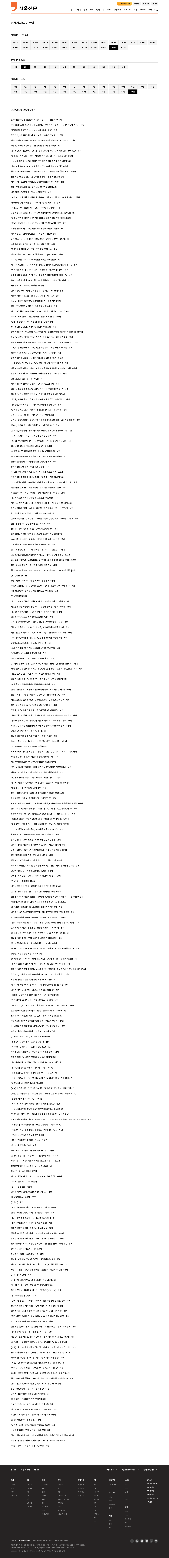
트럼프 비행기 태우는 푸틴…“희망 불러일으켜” (30, 1031)
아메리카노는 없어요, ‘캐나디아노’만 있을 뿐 (29, 1404)
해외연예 (128, 1519)
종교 (95, 1503)
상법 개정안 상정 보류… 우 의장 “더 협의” (28, 1388)
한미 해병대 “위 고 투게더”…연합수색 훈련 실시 (31, 513)
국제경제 (60, 1485)
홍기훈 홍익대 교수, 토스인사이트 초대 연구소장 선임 (33, 839)
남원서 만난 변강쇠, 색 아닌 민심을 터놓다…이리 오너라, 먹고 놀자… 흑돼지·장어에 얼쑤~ (48, 1119)
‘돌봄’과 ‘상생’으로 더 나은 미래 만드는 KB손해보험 (32, 995)
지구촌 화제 (61, 1510)
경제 (85, 9)
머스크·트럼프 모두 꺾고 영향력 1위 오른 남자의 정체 (33, 673)
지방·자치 (81, 1488)
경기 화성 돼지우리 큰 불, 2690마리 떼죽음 (29, 855)
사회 (79, 9)
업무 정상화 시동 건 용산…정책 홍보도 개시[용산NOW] (34, 254)
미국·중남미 (61, 1503)
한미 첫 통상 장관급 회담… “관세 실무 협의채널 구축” (33, 891)
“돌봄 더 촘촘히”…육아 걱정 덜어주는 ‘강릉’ (29, 321)
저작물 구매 (150, 1491)
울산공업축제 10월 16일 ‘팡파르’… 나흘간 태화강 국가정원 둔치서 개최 (40, 813)
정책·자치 (100, 9)
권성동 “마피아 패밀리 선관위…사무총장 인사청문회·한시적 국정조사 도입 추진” (44, 896)
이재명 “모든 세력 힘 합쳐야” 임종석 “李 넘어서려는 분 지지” (36, 1311)
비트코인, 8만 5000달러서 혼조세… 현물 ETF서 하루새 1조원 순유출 (40, 912)
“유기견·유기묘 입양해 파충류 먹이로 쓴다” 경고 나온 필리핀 (36, 409)
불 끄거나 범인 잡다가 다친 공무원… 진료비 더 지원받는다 (35, 549)
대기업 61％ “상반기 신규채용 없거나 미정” (29, 1331)
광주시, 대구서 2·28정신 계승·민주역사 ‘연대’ (30, 415)
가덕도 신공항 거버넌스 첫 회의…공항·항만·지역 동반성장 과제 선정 (39, 275)
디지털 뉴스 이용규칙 (61, 1540)
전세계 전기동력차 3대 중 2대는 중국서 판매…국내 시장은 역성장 (38, 689)
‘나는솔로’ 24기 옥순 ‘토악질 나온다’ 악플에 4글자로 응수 (35, 492)
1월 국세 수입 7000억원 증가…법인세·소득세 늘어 (32, 528)
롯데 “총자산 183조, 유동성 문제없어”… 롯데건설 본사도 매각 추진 (39, 1243)
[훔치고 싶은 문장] (19, 1186)
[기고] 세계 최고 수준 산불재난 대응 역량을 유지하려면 (34, 1114)
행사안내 (14, 1469)
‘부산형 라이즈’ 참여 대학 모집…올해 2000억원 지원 (33, 451)
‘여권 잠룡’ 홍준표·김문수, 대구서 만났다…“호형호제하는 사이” (37, 622)
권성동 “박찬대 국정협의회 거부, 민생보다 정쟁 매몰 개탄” (35, 394)
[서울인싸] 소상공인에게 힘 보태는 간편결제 (29, 1124)
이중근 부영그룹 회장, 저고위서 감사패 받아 (29, 1228)
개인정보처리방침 (24, 1540)
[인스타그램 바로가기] (142, 1541)
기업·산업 (45, 1485)
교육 (28, 1496)
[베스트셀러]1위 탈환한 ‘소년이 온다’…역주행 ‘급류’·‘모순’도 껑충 (38, 964)
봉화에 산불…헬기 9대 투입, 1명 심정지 (27, 466)
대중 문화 (96, 1499)
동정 (110, 1524)
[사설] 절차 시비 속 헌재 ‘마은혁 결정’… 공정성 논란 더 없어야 (37, 1093)
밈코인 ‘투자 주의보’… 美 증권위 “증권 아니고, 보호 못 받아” (36, 679)
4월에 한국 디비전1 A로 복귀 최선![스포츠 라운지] (32, 1160)
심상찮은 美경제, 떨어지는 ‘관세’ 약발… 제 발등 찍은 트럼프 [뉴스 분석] (41, 1326)
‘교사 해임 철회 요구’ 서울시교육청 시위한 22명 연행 (33, 648)
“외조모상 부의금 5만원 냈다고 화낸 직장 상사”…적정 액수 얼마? (38, 725)
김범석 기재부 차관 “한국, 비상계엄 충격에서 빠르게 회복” (35, 844)
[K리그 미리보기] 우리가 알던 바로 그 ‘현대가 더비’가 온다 (35, 819)
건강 (95, 1510)
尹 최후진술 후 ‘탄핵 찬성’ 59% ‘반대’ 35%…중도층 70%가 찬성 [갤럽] (41, 570)
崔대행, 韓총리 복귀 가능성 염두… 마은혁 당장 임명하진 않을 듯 (38, 1373)
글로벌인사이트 (62, 1514)
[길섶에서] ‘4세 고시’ (20, 1098)
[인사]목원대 (16, 575)
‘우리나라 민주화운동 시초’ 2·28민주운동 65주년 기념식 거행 (36, 637)
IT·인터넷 (45, 1507)
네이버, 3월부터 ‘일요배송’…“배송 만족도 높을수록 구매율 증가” (38, 782)
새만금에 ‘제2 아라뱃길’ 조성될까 (25, 285)
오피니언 (127, 9)
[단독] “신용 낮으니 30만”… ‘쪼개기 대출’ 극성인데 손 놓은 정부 (38, 1300)
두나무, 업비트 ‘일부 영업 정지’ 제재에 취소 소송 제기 (33, 301)
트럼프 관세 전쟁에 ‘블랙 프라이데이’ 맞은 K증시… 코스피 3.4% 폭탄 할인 (42, 342)
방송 (126, 1512)
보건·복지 (29, 1507)
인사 (110, 1520)
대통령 (13, 1485)
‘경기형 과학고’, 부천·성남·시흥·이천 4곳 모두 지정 (32, 591)
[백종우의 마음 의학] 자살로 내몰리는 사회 (29, 1103)
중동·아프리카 (62, 1496)
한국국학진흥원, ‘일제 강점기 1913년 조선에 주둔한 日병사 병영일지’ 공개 (42, 518)
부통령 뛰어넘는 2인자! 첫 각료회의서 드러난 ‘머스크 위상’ (35, 1440)
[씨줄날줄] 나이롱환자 (20, 1083)
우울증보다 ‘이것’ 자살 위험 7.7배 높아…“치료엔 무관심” (35, 1021)
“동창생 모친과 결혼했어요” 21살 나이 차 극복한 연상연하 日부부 (38, 218)
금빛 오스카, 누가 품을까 (21, 1171)
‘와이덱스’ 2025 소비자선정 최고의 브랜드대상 (30, 544)
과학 (28, 1499)
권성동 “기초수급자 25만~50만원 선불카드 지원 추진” (34, 938)
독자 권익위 (150, 1487)
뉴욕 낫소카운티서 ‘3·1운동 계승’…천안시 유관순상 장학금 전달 (37, 238)
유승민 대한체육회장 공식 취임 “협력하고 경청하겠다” (33, 358)
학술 (95, 1488)
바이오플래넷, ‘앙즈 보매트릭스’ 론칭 (26, 746)
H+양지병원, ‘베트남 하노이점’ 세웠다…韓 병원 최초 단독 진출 (37, 363)
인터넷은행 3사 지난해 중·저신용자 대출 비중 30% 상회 (34, 290)
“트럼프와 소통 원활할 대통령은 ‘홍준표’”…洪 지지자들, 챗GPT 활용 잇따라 (42, 197)
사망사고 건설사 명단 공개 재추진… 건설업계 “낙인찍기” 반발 (37, 1269)
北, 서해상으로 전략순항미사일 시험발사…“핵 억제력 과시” (35, 1026)
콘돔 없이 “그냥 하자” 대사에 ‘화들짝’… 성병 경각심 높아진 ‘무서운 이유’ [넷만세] (45, 125)
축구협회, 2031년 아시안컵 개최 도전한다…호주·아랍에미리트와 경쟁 (40, 560)
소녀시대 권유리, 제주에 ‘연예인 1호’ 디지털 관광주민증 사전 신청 (38, 161)
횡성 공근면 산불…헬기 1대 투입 (24, 378)
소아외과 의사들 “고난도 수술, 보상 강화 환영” (30, 244)
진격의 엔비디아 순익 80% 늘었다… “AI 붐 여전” (31, 1409)
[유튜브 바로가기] (146, 1541)
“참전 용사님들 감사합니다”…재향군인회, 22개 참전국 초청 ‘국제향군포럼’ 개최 (44, 668)
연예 (150, 9)
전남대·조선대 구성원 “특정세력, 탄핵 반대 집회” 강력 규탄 (35, 694)
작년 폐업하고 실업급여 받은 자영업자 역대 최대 (31, 327)
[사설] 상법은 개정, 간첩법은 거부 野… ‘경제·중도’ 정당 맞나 (36, 1088)
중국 (59, 1488)
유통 (43, 1499)
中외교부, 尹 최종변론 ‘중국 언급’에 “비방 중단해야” (33, 207)
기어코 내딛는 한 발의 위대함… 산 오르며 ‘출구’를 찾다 (34, 1176)
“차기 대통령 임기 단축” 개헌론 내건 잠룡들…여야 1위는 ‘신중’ (37, 269)
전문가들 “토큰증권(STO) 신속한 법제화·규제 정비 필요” (35, 176)
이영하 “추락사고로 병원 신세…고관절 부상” (29, 617)
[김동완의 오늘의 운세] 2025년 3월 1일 (27, 1041)
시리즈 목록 (112, 1485)
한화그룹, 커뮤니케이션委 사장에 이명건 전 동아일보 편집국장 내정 (39, 430)
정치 (72, 9)
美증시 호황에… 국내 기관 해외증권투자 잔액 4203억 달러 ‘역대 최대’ (40, 585)
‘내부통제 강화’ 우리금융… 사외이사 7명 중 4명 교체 (33, 202)
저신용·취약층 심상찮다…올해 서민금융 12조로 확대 (32, 383)
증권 (43, 1503)
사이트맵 (149, 1502)
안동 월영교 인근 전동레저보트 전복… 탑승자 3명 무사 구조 (36, 1010)
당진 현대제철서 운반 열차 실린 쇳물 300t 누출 (31, 979)
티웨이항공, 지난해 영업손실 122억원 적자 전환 (31, 233)
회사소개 (149, 1480)
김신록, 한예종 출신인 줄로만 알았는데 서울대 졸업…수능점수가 (37, 399)
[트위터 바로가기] (137, 1541)
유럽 (59, 1507)
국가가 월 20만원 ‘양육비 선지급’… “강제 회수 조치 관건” (35, 1357)
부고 (110, 1528)
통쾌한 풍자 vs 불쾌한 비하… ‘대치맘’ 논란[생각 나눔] (33, 1290)
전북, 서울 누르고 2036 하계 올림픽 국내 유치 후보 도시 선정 (37, 166)
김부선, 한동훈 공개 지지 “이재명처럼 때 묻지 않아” (32, 425)
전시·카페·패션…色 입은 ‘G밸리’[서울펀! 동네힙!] (31, 1062)
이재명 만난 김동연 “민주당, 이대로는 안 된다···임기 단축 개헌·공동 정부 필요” (43, 150)
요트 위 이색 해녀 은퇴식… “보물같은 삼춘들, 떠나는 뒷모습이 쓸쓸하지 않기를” (44, 803)
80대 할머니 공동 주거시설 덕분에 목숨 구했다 (30, 684)
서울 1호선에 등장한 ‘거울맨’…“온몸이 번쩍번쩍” (31, 762)
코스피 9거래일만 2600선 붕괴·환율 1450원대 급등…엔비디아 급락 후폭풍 (42, 865)
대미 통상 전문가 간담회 (21, 1295)
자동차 (44, 1496)
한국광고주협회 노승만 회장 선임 (24, 1254)
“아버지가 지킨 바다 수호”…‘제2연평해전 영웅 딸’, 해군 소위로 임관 (39, 156)
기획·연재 (117, 9)
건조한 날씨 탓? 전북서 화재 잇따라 (26, 730)
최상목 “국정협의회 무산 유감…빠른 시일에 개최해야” (33, 352)
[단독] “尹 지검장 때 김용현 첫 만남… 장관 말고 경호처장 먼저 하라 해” (41, 1347)
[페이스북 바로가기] (132, 1541)
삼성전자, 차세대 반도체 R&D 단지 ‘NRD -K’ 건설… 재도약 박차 (37, 974)
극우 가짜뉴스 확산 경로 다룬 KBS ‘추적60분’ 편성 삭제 (34, 534)
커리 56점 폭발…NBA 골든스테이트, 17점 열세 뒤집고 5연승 (36, 311)
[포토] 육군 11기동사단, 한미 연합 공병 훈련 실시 (31, 249)
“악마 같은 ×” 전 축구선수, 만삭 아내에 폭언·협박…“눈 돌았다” (37, 824)
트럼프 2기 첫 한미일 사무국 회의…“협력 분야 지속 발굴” (35, 477)
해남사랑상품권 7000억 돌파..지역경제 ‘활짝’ (30, 658)
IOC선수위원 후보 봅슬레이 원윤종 (25, 1140)
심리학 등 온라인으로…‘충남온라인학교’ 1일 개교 (31, 943)
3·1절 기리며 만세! (18, 1274)
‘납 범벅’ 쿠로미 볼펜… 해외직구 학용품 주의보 (30, 1425)
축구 (126, 1488)
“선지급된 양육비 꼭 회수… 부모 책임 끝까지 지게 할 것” (34, 1368)
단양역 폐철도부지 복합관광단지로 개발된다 (29, 870)
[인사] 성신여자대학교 (20, 881)
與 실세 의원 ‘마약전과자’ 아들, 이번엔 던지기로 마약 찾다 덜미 (37, 932)
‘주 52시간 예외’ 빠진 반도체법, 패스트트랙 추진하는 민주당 (36, 1362)
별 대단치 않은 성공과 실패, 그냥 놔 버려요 (29, 1166)
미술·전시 (96, 1492)
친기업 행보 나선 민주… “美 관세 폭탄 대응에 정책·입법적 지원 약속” (40, 1435)
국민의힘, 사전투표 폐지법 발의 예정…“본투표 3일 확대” (34, 135)
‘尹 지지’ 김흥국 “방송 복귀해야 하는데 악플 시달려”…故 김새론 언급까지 (41, 663)
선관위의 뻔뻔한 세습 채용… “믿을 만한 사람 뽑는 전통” (34, 1305)
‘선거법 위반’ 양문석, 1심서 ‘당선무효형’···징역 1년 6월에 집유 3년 (38, 440)
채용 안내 (36, 1469)
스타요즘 (128, 1526)
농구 (126, 1496)
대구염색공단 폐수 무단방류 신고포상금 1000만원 (32, 497)
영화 (95, 1518)
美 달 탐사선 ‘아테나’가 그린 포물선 (26, 1399)
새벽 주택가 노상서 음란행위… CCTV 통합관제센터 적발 (35, 181)
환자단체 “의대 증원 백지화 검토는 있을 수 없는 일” (32, 834)
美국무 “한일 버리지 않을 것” (23, 1419)
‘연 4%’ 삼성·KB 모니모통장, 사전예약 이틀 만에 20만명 (34, 829)
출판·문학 (96, 1496)
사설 (110, 1497)
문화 (108, 9)
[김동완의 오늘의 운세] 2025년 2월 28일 (28, 1046)
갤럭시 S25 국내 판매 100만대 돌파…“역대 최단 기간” (34, 860)
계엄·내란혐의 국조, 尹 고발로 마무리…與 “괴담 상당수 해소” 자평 (38, 632)
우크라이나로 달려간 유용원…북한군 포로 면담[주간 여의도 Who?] (39, 751)
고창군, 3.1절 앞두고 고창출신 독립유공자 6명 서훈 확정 (34, 710)
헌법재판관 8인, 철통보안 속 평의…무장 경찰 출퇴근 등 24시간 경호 (39, 1378)
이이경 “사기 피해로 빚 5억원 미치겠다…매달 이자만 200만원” (37, 601)
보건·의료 (29, 1503)
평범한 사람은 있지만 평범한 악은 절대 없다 (29, 1191)
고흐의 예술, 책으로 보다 (21, 1181)
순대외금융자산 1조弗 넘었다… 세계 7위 (28, 1430)
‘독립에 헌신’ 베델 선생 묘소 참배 (25, 1134)
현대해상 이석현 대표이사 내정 (24, 1248)
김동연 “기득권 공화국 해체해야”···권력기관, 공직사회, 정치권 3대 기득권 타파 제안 (46, 969)
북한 (12, 1492)
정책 (43, 1510)
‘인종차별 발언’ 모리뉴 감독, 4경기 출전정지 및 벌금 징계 (35, 901)
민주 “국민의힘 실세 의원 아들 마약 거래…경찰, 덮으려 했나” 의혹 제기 (40, 140)
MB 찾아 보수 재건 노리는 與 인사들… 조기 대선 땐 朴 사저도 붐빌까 (40, 1336)
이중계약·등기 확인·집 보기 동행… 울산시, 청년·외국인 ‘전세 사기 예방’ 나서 (42, 922)
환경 (28, 1492)
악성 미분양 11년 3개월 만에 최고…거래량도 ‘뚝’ (31, 798)
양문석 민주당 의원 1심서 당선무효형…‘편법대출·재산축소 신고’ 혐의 (39, 508)
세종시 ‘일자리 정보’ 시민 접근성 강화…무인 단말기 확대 (34, 772)
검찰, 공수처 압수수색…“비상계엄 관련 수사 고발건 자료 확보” (37, 389)
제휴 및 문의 (25, 1469)
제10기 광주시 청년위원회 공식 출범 (26, 788)
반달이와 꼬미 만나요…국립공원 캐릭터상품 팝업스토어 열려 (36, 373)
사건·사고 (29, 1485)
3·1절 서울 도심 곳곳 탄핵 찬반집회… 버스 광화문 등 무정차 (36, 456)
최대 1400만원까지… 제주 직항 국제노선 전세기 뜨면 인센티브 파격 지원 (41, 264)
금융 (43, 1492)
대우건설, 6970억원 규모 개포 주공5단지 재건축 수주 (33, 404)
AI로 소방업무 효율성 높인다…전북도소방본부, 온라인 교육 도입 (37, 699)
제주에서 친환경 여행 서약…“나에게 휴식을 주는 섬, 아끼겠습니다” (39, 503)
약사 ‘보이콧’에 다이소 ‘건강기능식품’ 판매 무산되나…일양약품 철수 (39, 337)
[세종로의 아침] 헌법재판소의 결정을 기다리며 (30, 1129)
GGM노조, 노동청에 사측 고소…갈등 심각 (28, 642)
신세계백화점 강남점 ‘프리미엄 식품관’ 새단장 (30, 1212)
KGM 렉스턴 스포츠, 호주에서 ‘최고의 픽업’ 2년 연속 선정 (35, 539)
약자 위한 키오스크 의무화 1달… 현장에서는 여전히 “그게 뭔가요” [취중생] (42, 332)
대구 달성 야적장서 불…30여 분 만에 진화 (28, 192)
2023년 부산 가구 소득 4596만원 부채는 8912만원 (33, 259)
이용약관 (13, 1540)
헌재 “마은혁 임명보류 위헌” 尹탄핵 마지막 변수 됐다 (33, 1383)
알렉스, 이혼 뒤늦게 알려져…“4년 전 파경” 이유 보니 (33, 876)
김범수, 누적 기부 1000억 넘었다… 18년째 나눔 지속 (33, 1259)
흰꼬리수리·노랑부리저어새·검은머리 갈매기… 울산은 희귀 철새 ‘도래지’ (41, 171)
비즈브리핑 (45, 1514)
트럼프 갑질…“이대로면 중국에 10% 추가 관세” (31, 1057)
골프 (126, 1492)
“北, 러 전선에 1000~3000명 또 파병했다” (29, 1285)
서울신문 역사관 (152, 1484)
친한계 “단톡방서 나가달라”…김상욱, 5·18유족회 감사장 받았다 (37, 627)
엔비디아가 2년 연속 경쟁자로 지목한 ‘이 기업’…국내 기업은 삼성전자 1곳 (41, 808)
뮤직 (126, 1523)
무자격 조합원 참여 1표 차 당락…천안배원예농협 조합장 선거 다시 (38, 280)
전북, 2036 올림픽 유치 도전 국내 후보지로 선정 (31, 187)
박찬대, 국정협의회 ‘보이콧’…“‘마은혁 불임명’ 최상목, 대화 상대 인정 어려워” (43, 420)
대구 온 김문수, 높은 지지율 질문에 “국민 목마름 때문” (34, 611)
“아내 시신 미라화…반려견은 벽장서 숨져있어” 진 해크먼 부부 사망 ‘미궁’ (41, 482)
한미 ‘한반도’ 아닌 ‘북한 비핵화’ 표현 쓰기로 (29, 1321)
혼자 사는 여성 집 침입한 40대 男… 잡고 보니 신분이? (34, 119)
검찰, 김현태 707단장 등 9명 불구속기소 (28, 523)
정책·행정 (81, 1485)
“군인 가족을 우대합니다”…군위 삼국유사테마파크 (32, 1000)
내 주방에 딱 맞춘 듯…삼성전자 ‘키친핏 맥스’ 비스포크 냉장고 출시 (38, 720)
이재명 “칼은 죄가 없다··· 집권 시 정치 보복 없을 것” (32, 990)
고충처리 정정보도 (152, 1498)
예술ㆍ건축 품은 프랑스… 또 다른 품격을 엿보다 (31, 1217)
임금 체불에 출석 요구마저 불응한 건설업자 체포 (31, 461)
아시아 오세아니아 (63, 1499)
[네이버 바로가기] (151, 1541)
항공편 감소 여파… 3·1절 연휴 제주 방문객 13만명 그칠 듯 (35, 228)
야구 (126, 1485)
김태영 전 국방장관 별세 (21, 1145)
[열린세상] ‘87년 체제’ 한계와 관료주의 (27, 1072)
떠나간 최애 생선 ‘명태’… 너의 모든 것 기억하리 (31, 1207)
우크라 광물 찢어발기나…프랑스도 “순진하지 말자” (32, 1052)
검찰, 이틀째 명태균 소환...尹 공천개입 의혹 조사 (31, 565)
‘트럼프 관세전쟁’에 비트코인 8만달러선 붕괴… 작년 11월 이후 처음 (39, 347)
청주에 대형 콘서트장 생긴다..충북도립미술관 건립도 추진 (35, 793)
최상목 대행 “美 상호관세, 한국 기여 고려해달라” (31, 736)
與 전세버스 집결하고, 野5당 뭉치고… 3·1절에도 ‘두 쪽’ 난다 (36, 1342)
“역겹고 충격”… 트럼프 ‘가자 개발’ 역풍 (27, 1445)
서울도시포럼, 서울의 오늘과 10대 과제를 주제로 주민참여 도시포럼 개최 (41, 368)
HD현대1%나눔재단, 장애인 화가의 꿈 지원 (29, 1223)
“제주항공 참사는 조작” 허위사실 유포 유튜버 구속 (32, 756)
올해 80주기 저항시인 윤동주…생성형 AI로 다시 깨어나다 (35, 927)
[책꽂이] (14, 1202)
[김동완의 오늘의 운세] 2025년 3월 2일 (28, 1036)
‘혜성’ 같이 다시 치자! (20, 1197)
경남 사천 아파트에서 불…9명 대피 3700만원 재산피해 (34, 907)
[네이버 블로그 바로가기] (156, 1541)
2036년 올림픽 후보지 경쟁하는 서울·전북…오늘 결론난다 (35, 917)
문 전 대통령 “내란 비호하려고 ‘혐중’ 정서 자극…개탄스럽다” (36, 741)
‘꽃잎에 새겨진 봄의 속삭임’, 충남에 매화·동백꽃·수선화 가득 (36, 223)
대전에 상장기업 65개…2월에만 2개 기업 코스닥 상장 (33, 886)
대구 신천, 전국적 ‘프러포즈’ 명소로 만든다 (29, 446)
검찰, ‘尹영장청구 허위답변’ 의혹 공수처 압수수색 (31, 306)
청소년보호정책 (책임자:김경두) (43, 1540)
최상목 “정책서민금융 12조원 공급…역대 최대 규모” (32, 295)
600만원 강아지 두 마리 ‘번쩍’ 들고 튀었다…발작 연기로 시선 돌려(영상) (41, 958)
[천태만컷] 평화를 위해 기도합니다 (25, 1067)
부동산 (44, 1488)
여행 (95, 1507)
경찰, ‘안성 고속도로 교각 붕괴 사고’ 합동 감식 (30, 580)
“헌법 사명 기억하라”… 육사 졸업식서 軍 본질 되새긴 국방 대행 (37, 1316)
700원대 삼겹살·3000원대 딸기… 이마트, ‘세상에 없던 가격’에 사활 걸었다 (42, 948)
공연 (95, 1521)
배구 (126, 1499)
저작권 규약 (150, 1494)
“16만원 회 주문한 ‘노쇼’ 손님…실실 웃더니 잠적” (31, 130)
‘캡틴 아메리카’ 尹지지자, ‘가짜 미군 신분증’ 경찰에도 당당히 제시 (38, 767)
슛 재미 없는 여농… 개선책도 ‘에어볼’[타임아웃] (31, 1155)
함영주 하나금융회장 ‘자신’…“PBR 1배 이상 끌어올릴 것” (34, 1238)
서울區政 (81, 1492)
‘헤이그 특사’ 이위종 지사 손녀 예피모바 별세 (29, 1150)
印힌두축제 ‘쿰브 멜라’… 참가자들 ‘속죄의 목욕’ (31, 1414)
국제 (91, 9)
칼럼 (110, 1501)
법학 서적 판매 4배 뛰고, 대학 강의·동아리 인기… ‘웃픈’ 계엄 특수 (38, 1352)
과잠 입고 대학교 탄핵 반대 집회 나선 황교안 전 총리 (33, 145)
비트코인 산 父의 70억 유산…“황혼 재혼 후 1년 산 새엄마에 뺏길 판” (40, 1005)
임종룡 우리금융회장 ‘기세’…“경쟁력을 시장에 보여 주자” (35, 1233)
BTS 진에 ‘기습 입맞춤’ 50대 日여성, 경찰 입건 (31, 1280)
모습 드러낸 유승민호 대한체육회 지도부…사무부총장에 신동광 (37, 554)
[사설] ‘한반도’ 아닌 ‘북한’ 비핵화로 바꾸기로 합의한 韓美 (35, 1078)
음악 (95, 1485)
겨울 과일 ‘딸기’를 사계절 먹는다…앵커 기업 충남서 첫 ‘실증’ (36, 487)
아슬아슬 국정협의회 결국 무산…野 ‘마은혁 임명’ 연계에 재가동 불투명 (40, 213)
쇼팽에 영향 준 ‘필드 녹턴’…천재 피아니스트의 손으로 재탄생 (36, 850)
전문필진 (112, 1504)
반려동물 (96, 1514)
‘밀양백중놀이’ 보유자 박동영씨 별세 (26, 653)
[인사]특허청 (16, 596)
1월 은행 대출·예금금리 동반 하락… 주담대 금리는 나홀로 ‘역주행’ (38, 606)
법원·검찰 (29, 1488)
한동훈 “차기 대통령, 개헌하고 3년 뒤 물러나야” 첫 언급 (34, 1015)
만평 (110, 1508)
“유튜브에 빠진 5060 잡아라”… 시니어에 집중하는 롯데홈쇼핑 (37, 984)
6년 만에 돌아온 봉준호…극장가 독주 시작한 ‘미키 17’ (33, 777)
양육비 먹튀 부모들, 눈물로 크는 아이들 (27, 1393)
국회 (12, 1488)
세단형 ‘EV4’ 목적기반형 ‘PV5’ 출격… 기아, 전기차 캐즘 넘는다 (37, 1264)
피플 (135, 9)
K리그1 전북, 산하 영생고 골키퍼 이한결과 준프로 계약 (33, 471)
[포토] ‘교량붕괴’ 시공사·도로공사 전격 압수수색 (31, 435)
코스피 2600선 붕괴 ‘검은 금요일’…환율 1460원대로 (33, 316)
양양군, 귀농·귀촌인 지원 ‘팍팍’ (24, 953)
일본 (59, 1492)
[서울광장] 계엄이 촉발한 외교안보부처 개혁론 (30, 1109)
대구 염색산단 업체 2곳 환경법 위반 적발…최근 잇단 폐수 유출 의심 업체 (41, 715)
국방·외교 (14, 1496)
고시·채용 (81, 1496)
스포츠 (143, 9)
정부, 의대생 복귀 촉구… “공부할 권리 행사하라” (31, 705)
